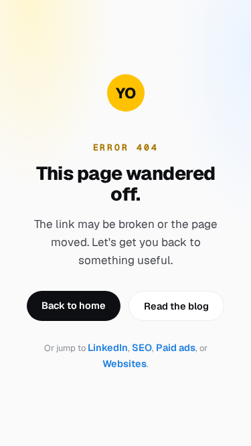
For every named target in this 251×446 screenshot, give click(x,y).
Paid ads (175, 347)
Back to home (73, 305)
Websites (124, 363)
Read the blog (176, 306)
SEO (142, 347)
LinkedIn (108, 347)
